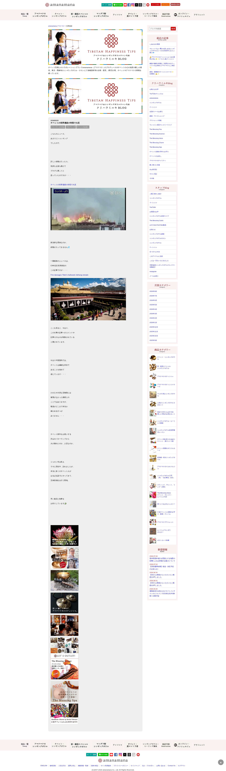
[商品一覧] (25, 15)
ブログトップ (70, 127)
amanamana (154, 98)
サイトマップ (135, 766)
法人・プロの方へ (148, 766)
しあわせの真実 (155, 44)
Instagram (153, 271)
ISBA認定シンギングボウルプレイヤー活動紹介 (162, 266)
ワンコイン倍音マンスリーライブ (161, 125)
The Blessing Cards (156, 220)
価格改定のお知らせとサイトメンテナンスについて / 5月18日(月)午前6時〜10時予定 (162, 593)
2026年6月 (153, 300)
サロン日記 (153, 174)
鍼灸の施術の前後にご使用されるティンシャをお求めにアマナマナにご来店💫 (162, 65)
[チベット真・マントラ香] (132, 14)
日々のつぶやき (155, 252)
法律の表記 (94, 766)
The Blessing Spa (156, 147)
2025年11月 (154, 331)
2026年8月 (153, 291)
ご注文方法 (62, 766)
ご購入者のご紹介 (155, 194)
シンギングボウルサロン (158, 238)
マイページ (165, 4)
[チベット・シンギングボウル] (59, 14)
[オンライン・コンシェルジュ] (182, 14)
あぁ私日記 (153, 169)
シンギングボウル (155, 102)
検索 (173, 29)
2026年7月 (153, 296)
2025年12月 (154, 327)
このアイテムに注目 (156, 256)
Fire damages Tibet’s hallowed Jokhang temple (69, 275)
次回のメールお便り (156, 111)
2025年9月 (153, 340)
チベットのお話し (83, 127)
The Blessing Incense (157, 134)
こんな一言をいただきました (159, 260)
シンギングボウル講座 (157, 234)
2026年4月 (153, 309)
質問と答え (72, 766)
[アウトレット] (199, 14)
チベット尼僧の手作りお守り (159, 151)
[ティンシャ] (117, 14)
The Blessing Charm (157, 143)
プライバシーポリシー (121, 766)
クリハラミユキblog (58, 127)
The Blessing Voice (156, 138)
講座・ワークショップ (157, 116)
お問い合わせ (160, 766)
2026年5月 (153, 305)
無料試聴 (53, 766)
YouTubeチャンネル (156, 94)
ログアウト (181, 766)
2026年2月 (153, 318)
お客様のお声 (154, 212)
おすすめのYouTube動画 (158, 225)
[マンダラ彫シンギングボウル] (101, 14)
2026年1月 (153, 322)
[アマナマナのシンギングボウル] (40, 14)
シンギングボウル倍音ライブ (159, 216)
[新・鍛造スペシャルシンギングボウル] (79, 14)
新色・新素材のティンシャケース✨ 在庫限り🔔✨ (162, 73)
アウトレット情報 (155, 120)
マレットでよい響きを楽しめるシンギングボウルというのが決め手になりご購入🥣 (162, 50)
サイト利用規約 (106, 766)
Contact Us (172, 766)
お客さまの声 (154, 89)
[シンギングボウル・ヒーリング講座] (150, 15)
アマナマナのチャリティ (158, 160)
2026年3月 (153, 313)
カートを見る (155, 4)
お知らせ (152, 229)
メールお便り (154, 276)
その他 (152, 178)
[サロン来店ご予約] (166, 14)
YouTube (153, 207)
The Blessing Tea (156, 129)
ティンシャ (153, 107)
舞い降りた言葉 (155, 165)
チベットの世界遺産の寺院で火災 (63, 185)
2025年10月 (154, 336)
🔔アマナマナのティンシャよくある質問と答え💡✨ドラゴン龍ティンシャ (162, 58)
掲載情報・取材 (83, 766)
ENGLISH (44, 766)
